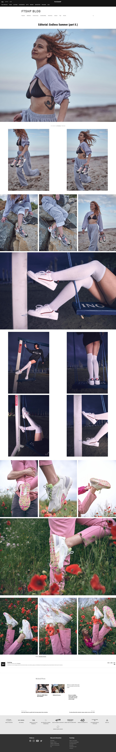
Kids (11, 1)
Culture (55, 15)
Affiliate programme (74, 742)
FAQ (51, 746)
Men (2, 1)
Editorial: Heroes (57, 695)
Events (64, 15)
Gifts (27, 4)
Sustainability (43, 15)
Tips (60, 15)
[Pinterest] (114, 663)
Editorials (29, 15)
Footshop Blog (72, 743)
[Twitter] (110, 663)
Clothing (15, 4)
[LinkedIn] (111, 663)
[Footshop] (3, 664)
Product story (35, 15)
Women (6, 1)
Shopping (52, 740)
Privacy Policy (53, 742)
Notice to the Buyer (54, 745)
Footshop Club (72, 746)
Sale (48, 4)
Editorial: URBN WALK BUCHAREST (42, 695)
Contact (71, 748)
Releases (44, 4)
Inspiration (37, 4)
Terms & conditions (54, 743)
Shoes (10, 4)
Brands (31, 4)
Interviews (50, 15)
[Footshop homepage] (58, 1)
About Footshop (73, 740)
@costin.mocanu (42, 656)
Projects (23, 15)
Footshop (59, 125)
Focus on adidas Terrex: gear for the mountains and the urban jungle (73, 697)
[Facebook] (108, 663)
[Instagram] (113, 663)
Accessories (22, 4)
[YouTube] (114, 664)
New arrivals (4, 4)
